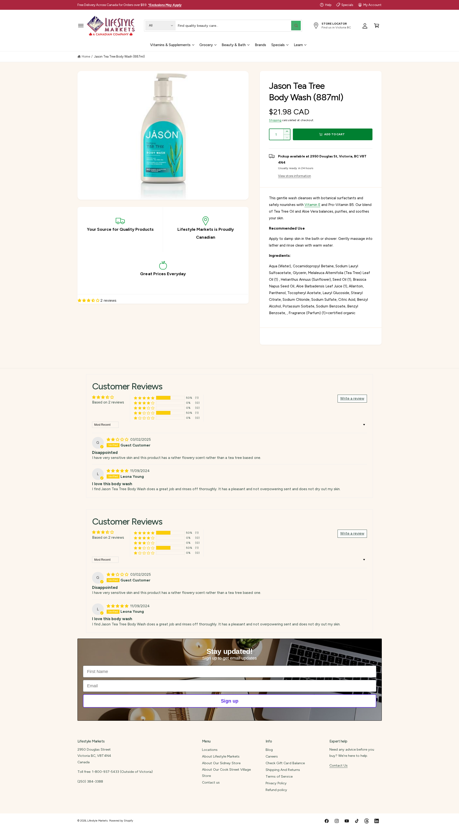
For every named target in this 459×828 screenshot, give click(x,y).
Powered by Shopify (121, 820)
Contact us (211, 782)
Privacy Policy (276, 783)
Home (86, 56)
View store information (294, 176)
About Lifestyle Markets (221, 756)
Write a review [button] (352, 398)
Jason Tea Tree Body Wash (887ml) (119, 56)
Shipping (275, 120)
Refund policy (276, 790)
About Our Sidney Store (221, 763)
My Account (372, 5)
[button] (81, 25)
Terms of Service (279, 776)
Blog (269, 749)
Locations (210, 749)
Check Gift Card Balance (285, 763)
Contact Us (338, 765)
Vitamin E (312, 205)
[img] (118, 439)
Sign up (229, 701)
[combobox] (239, 25)
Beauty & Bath (234, 45)
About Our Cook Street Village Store (226, 772)
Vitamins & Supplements (170, 45)
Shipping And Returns (283, 770)
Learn (298, 45)
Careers (272, 756)
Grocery (206, 45)
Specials (347, 5)
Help (328, 5)
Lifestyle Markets (97, 820)
